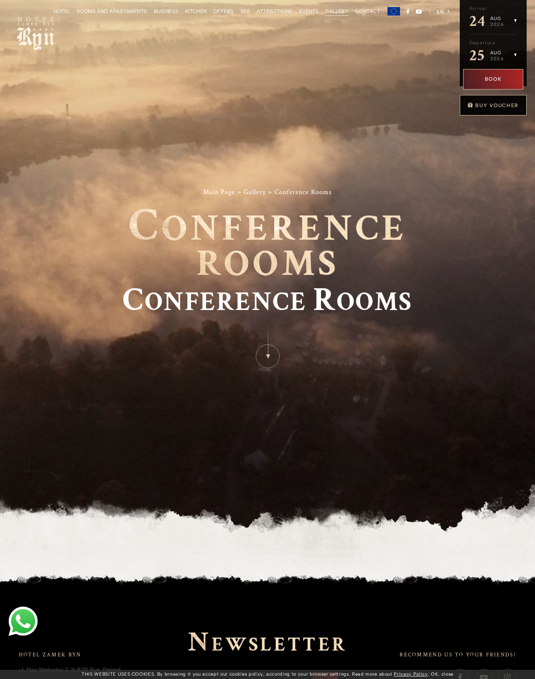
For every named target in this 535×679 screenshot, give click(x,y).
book (493, 79)
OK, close (442, 674)
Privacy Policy (411, 674)
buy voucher (496, 105)
